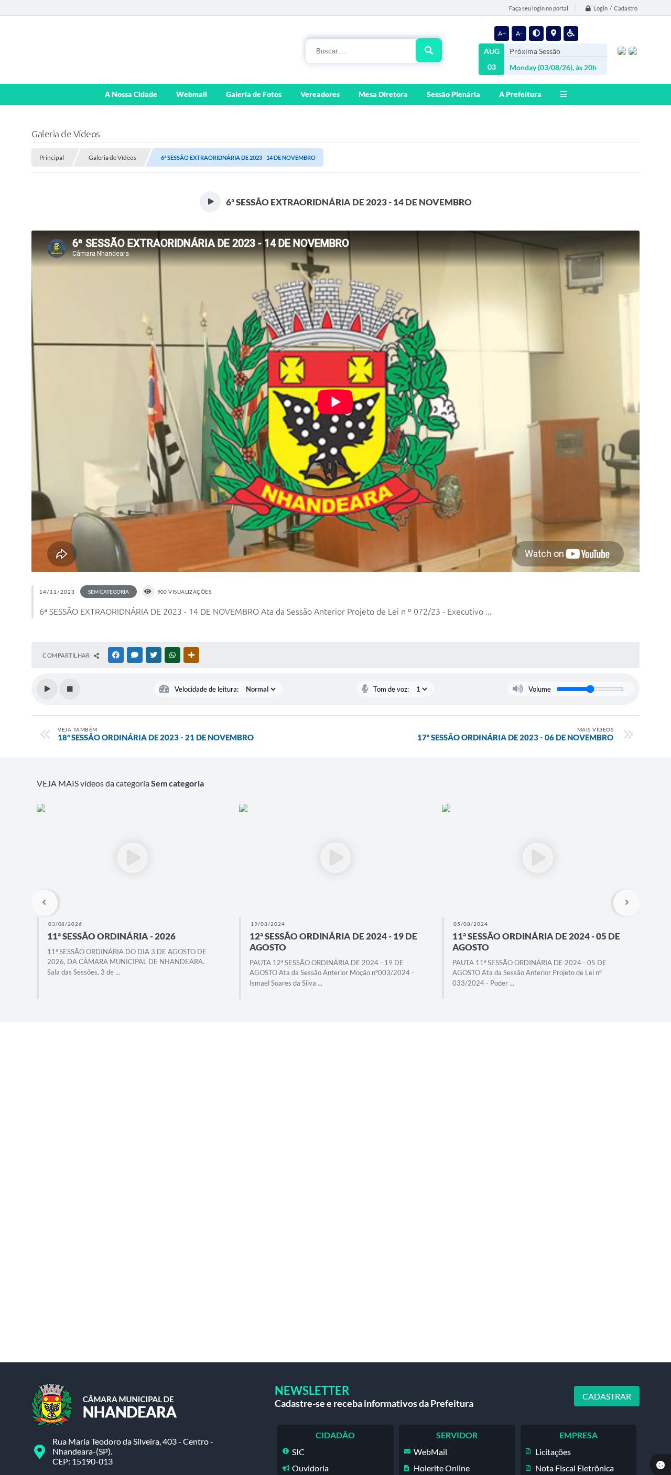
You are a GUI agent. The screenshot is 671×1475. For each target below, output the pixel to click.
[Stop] (69, 689)
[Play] (47, 689)
